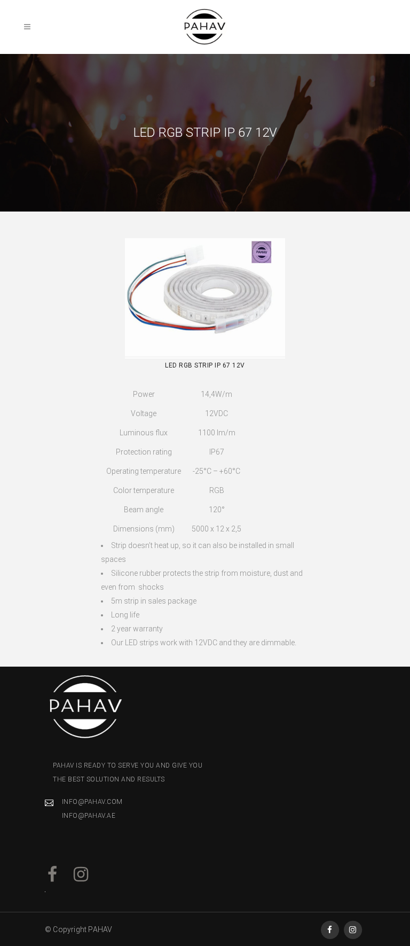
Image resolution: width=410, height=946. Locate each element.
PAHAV (100, 929)
